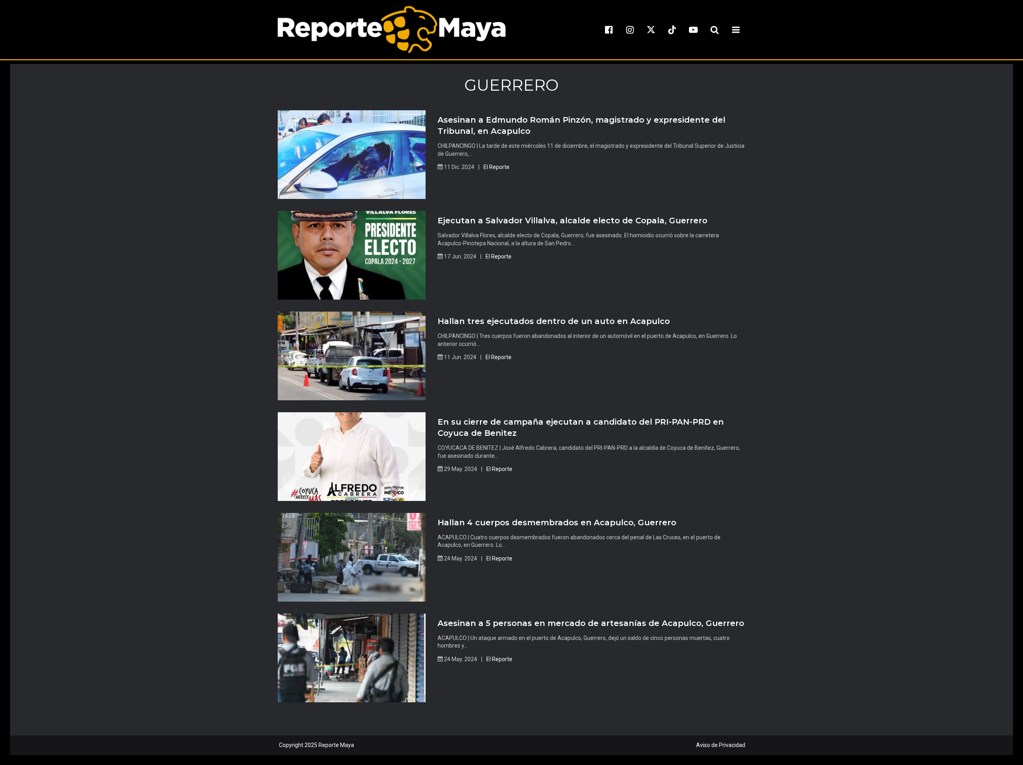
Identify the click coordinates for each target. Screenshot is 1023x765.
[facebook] (608, 29)
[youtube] (693, 29)
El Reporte (497, 167)
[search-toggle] (714, 29)
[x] (651, 29)
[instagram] (629, 29)
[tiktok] (672, 29)
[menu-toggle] (735, 29)
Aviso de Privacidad (720, 745)
